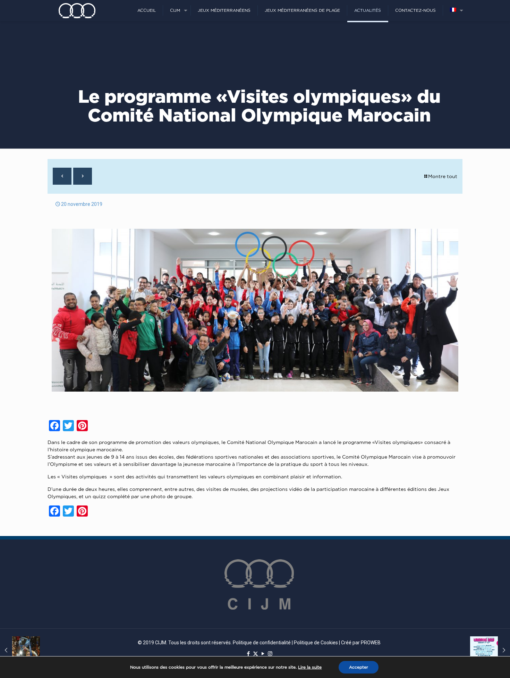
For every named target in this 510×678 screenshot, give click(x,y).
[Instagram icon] (270, 654)
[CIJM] (77, 10)
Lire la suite (310, 667)
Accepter (358, 667)
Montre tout (442, 176)
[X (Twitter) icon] (255, 654)
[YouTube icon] (262, 654)
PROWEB (371, 642)
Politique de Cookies (316, 642)
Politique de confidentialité (262, 642)
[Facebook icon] (248, 654)
